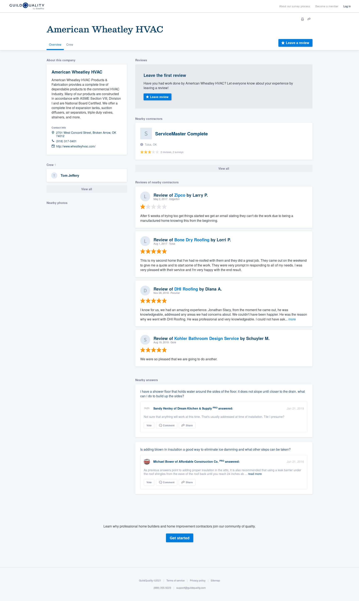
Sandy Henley (163, 408)
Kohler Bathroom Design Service (206, 338)
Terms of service (175, 580)
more (292, 319)
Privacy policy (197, 580)
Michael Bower (163, 461)
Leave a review (297, 42)
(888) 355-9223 (162, 588)
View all (86, 189)
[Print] (302, 19)
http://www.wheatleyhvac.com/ (76, 146)
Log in (347, 6)
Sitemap (215, 580)
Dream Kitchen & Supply (194, 408)
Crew (69, 44)
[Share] (309, 19)
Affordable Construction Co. (199, 461)
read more (255, 474)
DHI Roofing (186, 289)
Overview (55, 44)
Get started (179, 538)
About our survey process (294, 6)
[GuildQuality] (26, 6)
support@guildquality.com (191, 588)
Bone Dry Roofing (191, 240)
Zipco (179, 195)
